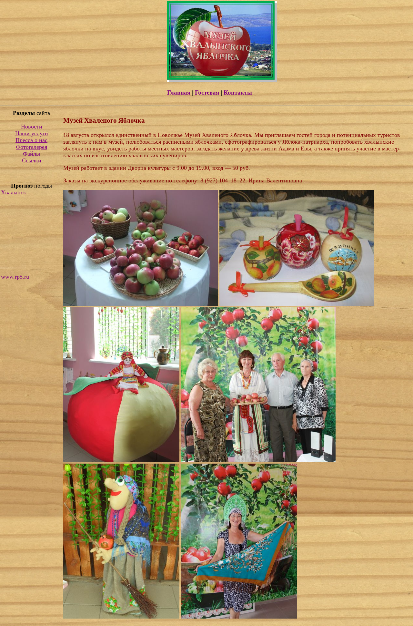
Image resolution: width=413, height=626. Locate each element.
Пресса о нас (31, 140)
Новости (31, 126)
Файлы (31, 153)
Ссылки (31, 160)
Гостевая (207, 92)
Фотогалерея (31, 147)
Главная (178, 92)
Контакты (238, 92)
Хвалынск (13, 192)
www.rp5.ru (15, 276)
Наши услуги (31, 133)
